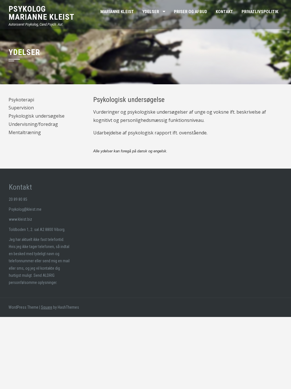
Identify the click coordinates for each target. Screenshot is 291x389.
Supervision (21, 108)
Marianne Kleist (41, 17)
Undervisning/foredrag (33, 124)
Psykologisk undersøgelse (37, 116)
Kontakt (224, 11)
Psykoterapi (21, 100)
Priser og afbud (190, 11)
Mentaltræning (25, 132)
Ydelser (150, 11)
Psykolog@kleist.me (25, 209)
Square (46, 307)
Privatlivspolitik (260, 11)
